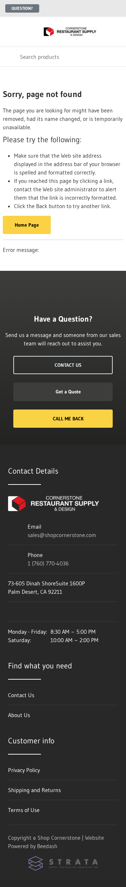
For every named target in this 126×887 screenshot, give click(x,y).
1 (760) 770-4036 (48, 563)
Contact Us (68, 365)
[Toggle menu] (10, 32)
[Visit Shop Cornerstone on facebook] (11, 611)
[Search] (10, 56)
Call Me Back (68, 418)
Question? (22, 8)
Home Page (27, 225)
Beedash (47, 846)
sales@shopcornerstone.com (62, 534)
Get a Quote (68, 392)
